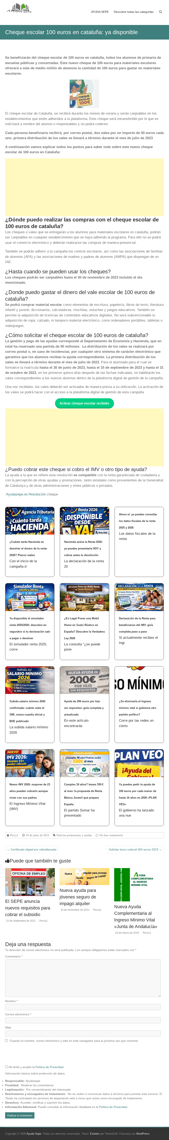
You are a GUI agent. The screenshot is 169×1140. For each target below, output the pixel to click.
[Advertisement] (84, 187)
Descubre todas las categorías (134, 11)
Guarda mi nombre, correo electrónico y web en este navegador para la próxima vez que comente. (74, 1040)
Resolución (37, 494)
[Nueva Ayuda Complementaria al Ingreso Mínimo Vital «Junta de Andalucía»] (139, 870)
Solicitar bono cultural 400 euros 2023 (135, 849)
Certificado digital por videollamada (31, 849)
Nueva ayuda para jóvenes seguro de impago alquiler (78, 897)
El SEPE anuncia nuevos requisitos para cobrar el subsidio (27, 908)
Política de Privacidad (49, 1067)
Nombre (11, 1001)
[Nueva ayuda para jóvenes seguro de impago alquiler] (84, 870)
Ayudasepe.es (17, 494)
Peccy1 (14, 835)
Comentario (13, 956)
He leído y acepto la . (36, 1067)
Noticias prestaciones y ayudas (74, 835)
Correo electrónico (18, 1014)
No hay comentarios (111, 835)
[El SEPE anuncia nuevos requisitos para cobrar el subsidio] (30, 870)
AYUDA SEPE (100, 11)
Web (8, 1027)
